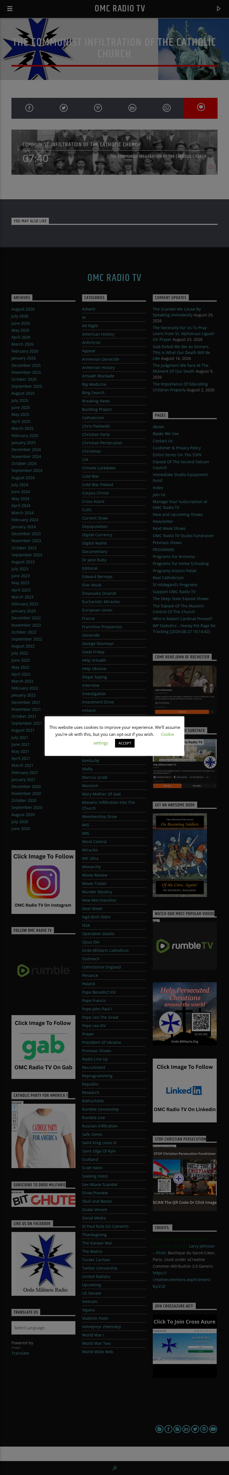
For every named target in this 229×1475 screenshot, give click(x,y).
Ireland (89, 710)
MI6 (85, 833)
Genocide (91, 635)
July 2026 (19, 316)
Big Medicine (94, 384)
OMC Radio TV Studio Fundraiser (183, 535)
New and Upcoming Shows (178, 514)
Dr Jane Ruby (94, 559)
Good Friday (93, 651)
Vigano (88, 1310)
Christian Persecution (102, 442)
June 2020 (20, 828)
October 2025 (24, 379)
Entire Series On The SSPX (177, 454)
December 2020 (26, 786)
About (158, 426)
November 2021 (26, 709)
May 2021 (20, 751)
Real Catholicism (168, 577)
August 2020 (23, 814)
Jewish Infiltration (98, 743)
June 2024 (20, 491)
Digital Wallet (94, 543)
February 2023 (24, 604)
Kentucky (90, 760)
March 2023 (22, 597)
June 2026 (20, 323)
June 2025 (20, 407)
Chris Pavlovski (96, 426)
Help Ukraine (94, 668)
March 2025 (22, 428)
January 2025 (23, 442)
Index (158, 487)
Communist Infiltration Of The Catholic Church (82, 144)
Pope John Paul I (97, 1008)
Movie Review (95, 875)
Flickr (161, 1252)
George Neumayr (98, 643)
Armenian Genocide (100, 359)
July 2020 (19, 821)
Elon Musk (91, 585)
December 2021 (26, 702)
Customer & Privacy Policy (177, 447)
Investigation (94, 693)
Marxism (90, 785)
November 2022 (26, 625)
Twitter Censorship (100, 1268)
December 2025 (26, 365)
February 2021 (24, 772)
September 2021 (26, 723)
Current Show (95, 518)
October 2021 (24, 716)
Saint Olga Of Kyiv (99, 1151)
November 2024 (26, 456)
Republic (90, 1084)
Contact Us (163, 440)
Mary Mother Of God (101, 794)
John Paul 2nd (95, 752)
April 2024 (20, 505)
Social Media (94, 1218)
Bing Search (93, 392)
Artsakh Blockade (98, 376)
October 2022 (24, 632)
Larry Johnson (202, 1246)
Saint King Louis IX (99, 1142)
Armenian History (98, 367)
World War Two (96, 1343)
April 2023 (20, 590)
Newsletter (163, 521)
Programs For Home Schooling (181, 563)
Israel (87, 727)
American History (98, 334)
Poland (88, 983)
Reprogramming (97, 1075)
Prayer (88, 1034)
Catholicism (93, 417)
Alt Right (90, 325)
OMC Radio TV (120, 9)
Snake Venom (94, 1209)
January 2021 (23, 779)
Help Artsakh (94, 660)
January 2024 (23, 526)
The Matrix (92, 1251)
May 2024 (20, 498)
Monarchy (91, 866)
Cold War (90, 476)
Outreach (91, 958)
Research (90, 1092)
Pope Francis (94, 1000)
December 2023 (26, 533)
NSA (86, 925)
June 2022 (20, 660)
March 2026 (22, 344)
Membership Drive (99, 816)
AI (84, 317)
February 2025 (24, 435)
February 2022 (24, 688)
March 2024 (22, 512)
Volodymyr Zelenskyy (101, 1326)
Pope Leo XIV (94, 1025)
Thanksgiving (94, 1234)
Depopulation (95, 526)
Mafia (87, 769)
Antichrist (91, 342)
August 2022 (23, 646)
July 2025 (19, 400)
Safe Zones (92, 1134)
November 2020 (26, 793)
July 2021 (19, 737)
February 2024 (24, 519)
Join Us (159, 494)
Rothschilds (93, 1100)
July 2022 (19, 653)
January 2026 (23, 358)
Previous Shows (96, 1050)
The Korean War (97, 1243)
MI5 (85, 825)
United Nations (96, 1276)
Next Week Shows (169, 528)
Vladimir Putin (95, 1318)
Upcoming (91, 1284)
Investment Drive (98, 702)
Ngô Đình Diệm (96, 917)
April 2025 (20, 421)
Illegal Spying (94, 677)
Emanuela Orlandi (99, 593)
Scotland (90, 1159)
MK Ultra (90, 858)
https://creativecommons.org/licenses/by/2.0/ (182, 1279)
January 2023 (23, 610)
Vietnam (89, 1301)
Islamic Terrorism (98, 718)
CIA (85, 459)
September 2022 (26, 639)
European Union (97, 610)
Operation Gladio (98, 933)
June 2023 (20, 575)
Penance (90, 975)
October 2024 (24, 463)
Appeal (88, 350)
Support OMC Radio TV (174, 591)
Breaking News (96, 401)
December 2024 (26, 449)
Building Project (97, 409)
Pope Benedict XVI (99, 992)
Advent (88, 309)
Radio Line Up (95, 1059)
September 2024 (26, 470)
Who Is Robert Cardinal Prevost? (183, 618)
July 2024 (19, 484)
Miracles (90, 850)
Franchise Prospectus (102, 626)
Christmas (91, 451)
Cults (87, 509)
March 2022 (22, 681)
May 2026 (20, 330)
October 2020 (24, 800)
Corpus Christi (95, 493)
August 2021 (23, 730)
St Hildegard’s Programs (175, 584)
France (88, 618)
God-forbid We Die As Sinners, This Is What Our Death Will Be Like (181, 352)
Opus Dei (90, 942)
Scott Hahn (92, 1167)
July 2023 (19, 568)
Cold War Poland (97, 484)
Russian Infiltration (100, 1126)
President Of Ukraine (101, 1042)
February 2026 (24, 351)
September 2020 (26, 807)
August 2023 (23, 561)
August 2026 (23, 309)
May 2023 (20, 582)
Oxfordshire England (101, 967)
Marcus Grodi (95, 777)
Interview (90, 685)
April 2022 (20, 674)
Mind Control (94, 841)
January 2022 (23, 695)
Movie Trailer (94, 883)
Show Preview (95, 1192)
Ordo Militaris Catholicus (105, 950)
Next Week (92, 908)
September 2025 (26, 386)
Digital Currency (97, 534)
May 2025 (20, 414)
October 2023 (24, 547)
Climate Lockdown (99, 467)
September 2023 (26, 554)
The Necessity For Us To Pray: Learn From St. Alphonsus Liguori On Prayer (184, 333)
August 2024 (23, 477)
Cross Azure (93, 501)
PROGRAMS (163, 549)
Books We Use (166, 433)
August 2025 (23, 393)
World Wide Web (97, 1351)
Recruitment (93, 1067)
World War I (93, 1335)
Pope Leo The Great (100, 1017)
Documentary (94, 551)
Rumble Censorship (100, 1109)
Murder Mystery (97, 891)
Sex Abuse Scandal (99, 1184)
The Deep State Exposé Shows (181, 598)
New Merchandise (99, 900)
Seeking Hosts (95, 1176)
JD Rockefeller (95, 735)
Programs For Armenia (174, 556)
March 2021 (22, 765)
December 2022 (26, 617)
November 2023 (26, 540)
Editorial (90, 568)
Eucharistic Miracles (101, 601)
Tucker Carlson (96, 1259)
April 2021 (20, 758)
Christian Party (96, 434)
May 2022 (20, 667)
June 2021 (20, 744)
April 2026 (20, 337)
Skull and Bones (97, 1201)
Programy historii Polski (175, 570)
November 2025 (26, 372)
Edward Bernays (97, 576)
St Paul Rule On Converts (105, 1226)
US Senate (91, 1293)
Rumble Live (93, 1117)
